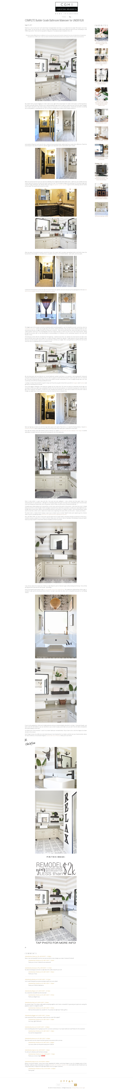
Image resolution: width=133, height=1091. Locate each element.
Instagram (75, 383)
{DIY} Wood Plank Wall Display (101, 216)
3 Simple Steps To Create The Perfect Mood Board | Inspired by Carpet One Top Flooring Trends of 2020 (101, 103)
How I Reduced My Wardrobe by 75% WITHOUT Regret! (101, 83)
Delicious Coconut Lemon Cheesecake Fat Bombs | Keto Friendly (101, 43)
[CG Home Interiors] (66, 8)
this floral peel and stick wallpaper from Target (70, 430)
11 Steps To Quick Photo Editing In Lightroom (101, 158)
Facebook (82, 383)
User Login (82, 1087)
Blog (70, 17)
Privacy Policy (76, 1087)
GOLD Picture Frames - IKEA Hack (101, 140)
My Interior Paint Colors (101, 123)
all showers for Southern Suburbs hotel (59, 1065)
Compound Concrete (30, 328)
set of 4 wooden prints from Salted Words (54, 589)
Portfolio (64, 17)
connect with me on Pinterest (53, 735)
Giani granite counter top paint (59, 184)
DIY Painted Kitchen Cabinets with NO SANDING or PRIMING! (101, 198)
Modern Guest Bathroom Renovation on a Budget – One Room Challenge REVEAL (101, 178)
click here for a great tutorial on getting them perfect (54, 514)
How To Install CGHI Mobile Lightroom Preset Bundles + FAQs (101, 64)
